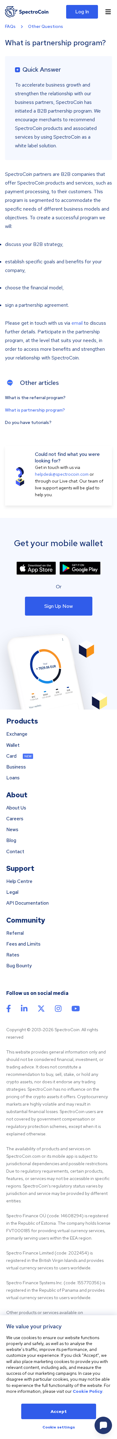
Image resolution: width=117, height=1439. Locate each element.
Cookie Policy (87, 1391)
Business (16, 767)
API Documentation (27, 903)
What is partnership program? (35, 410)
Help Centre (19, 881)
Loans (13, 778)
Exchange (16, 734)
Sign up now (58, 606)
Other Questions (45, 26)
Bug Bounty (19, 966)
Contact (15, 851)
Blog (11, 840)
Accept (59, 1411)
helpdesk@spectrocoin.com (62, 474)
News (12, 829)
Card (11, 756)
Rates (12, 955)
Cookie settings (58, 1427)
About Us (16, 808)
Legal (12, 892)
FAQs (10, 26)
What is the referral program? (35, 397)
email (77, 323)
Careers (14, 819)
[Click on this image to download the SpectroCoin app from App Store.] (36, 568)
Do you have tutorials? (28, 422)
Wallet (13, 745)
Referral (15, 933)
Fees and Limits (23, 944)
